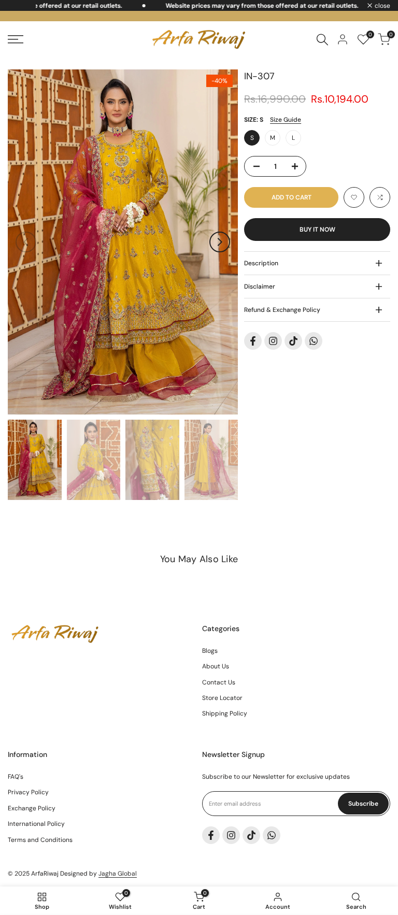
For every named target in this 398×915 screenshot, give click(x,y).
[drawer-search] (322, 40)
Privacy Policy (28, 792)
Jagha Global (117, 873)
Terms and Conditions (40, 840)
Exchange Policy (31, 808)
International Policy (36, 824)
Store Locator (222, 698)
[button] (354, 197)
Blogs (210, 651)
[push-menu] (15, 39)
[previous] (26, 242)
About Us (215, 666)
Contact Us (218, 682)
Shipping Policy (224, 713)
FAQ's (15, 777)
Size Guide (285, 120)
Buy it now (317, 229)
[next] (219, 242)
